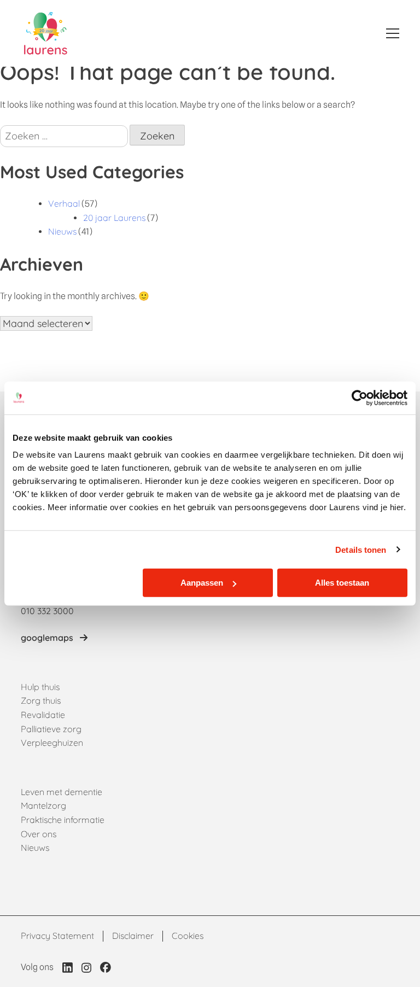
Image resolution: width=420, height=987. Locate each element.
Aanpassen (201, 582)
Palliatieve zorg (51, 728)
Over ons (38, 833)
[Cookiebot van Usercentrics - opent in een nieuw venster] (359, 397)
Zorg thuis (41, 700)
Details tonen (360, 549)
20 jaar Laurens (114, 217)
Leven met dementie (61, 791)
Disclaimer (133, 935)
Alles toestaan (342, 582)
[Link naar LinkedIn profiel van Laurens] (67, 967)
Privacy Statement (57, 935)
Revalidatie (43, 714)
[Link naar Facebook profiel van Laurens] (105, 967)
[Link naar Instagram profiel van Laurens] (86, 967)
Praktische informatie (62, 819)
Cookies (187, 935)
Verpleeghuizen (52, 742)
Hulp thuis (40, 686)
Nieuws (62, 231)
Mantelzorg (43, 805)
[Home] (46, 33)
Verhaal (64, 203)
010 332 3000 (47, 610)
